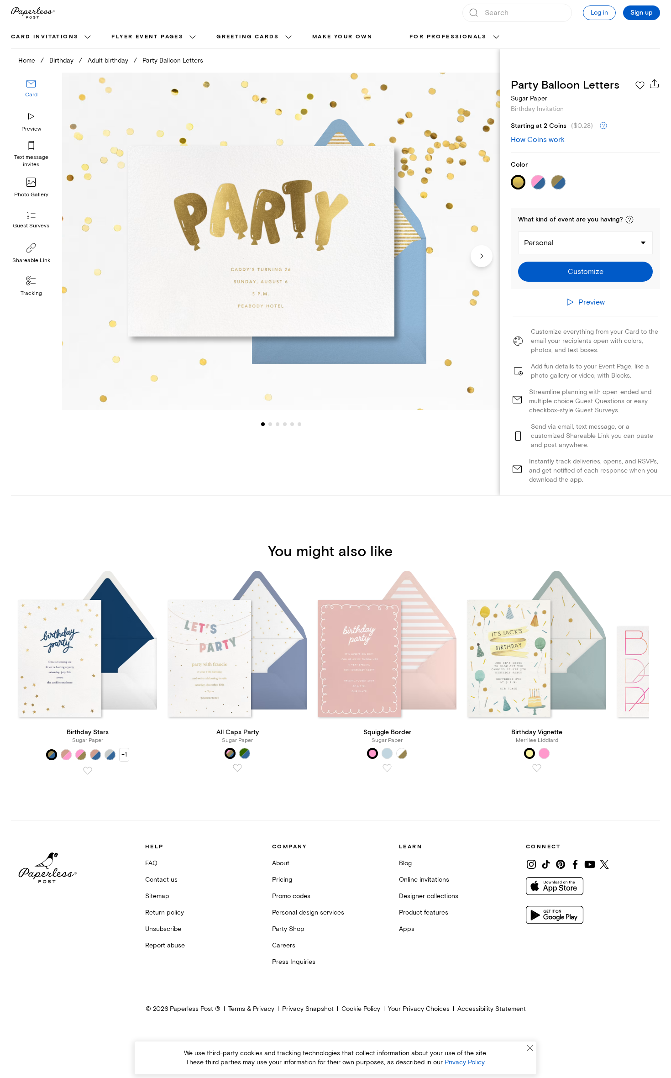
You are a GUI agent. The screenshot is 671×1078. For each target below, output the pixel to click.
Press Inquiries (293, 962)
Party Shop (288, 929)
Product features (423, 912)
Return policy (164, 912)
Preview (31, 129)
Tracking (31, 293)
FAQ (151, 863)
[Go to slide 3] (270, 424)
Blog (405, 863)
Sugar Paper (529, 98)
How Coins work (538, 139)
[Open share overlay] (654, 83)
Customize (585, 271)
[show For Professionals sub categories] (496, 37)
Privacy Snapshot (308, 1009)
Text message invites (31, 161)
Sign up (641, 13)
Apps (406, 929)
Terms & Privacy (251, 1009)
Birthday (61, 60)
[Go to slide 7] (299, 424)
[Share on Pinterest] (560, 864)
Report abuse (165, 945)
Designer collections (428, 896)
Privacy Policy (464, 1062)
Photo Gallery (31, 194)
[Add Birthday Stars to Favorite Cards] (87, 770)
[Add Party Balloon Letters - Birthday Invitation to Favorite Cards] (639, 85)
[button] (629, 219)
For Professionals (448, 36)
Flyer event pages (147, 36)
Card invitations (45, 36)
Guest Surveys (31, 225)
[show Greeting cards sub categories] (288, 37)
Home (26, 60)
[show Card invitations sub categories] (87, 37)
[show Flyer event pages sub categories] (192, 37)
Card (31, 94)
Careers (283, 945)
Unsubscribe (163, 929)
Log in (599, 12)
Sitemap (157, 896)
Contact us (161, 879)
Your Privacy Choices (419, 1009)
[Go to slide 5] (285, 424)
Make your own (342, 36)
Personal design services (308, 912)
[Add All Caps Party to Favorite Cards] (237, 767)
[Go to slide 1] (263, 424)
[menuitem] (52, 37)
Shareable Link (31, 260)
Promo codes (291, 896)
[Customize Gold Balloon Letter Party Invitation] (281, 241)
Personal (539, 242)
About (280, 863)
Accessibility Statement (491, 1009)
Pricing (282, 879)
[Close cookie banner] (529, 1047)
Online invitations (424, 879)
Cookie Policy (360, 1009)
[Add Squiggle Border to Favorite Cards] (387, 767)
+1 (124, 754)
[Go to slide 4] (277, 424)
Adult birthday (108, 60)
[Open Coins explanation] (603, 126)
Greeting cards (247, 36)
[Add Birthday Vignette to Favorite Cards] (536, 767)
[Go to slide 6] (292, 424)
